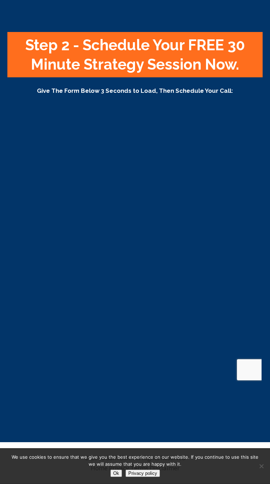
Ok (116, 473)
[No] (261, 466)
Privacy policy (142, 473)
